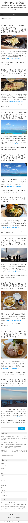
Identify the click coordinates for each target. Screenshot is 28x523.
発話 (17, 191)
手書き (17, 506)
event (2, 470)
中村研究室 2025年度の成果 (7, 455)
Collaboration (4, 465)
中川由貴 (9, 504)
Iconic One (6, 521)
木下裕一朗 (17, 422)
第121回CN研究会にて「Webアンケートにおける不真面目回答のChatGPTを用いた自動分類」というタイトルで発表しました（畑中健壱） (14, 334)
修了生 (16, 504)
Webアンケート (4, 374)
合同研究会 (10, 506)
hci (7, 502)
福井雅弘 (7, 64)
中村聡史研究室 (14, 2)
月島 (24, 104)
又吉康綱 (6, 506)
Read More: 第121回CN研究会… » (15, 271)
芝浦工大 (3, 106)
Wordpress (20, 521)
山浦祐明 (14, 506)
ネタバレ (12, 422)
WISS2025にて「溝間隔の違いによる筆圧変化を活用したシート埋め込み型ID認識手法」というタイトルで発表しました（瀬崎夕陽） (14, 438)
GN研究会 (5, 502)
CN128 (17, 62)
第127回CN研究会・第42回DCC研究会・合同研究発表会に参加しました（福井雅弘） (13, 199)
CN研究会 (21, 62)
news (7, 62)
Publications (3, 485)
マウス (22, 323)
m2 (4, 232)
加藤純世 (6, 149)
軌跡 (2, 325)
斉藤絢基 (21, 506)
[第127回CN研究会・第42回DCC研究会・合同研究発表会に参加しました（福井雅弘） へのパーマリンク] (14, 216)
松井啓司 (7, 508)
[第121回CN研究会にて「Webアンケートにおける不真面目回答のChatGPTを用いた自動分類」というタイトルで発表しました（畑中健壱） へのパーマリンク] (14, 358)
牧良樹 (14, 508)
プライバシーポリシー (5, 492)
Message (3, 480)
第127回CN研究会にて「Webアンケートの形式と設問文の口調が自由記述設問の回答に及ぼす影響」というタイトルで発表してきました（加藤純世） (14, 115)
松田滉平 (11, 508)
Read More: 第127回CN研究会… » (14, 144)
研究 (24, 508)
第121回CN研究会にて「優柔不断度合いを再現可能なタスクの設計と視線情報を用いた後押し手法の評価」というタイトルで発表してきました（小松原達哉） (13, 242)
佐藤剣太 (12, 504)
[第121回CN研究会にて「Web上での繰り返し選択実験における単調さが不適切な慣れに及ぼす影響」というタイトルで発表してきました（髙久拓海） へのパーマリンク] (14, 309)
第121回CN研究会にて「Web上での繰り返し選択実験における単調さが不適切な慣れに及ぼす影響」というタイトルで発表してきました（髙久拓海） (14, 285)
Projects (2, 482)
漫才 (14, 191)
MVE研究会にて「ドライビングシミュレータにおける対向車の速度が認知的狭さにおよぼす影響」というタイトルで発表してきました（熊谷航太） (14, 452)
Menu (14, 14)
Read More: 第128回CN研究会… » (14, 58)
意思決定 (12, 277)
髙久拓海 (6, 325)
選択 (16, 277)
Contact (2, 468)
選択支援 (20, 277)
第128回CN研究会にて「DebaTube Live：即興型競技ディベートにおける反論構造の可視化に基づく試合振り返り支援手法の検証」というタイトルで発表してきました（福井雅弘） (13, 29)
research (11, 62)
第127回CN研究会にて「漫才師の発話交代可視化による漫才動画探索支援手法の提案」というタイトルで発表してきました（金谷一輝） (13, 157)
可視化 (7, 191)
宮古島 (9, 149)
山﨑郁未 (17, 374)
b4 (16, 190)
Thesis (2, 487)
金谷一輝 (20, 191)
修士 (19, 504)
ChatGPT (18, 275)
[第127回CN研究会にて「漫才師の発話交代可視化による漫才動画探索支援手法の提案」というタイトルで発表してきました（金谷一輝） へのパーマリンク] (14, 176)
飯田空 (7, 106)
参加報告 (8, 232)
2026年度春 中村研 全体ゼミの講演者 (9, 442)
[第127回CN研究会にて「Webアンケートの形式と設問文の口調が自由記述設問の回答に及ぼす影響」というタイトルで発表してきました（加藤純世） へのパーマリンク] (14, 133)
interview (3, 475)
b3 (1, 502)
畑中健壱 (14, 149)
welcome (3, 490)
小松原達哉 (7, 277)
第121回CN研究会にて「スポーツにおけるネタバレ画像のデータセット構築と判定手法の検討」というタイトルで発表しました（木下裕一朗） (13, 382)
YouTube (3, 422)
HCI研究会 (12, 502)
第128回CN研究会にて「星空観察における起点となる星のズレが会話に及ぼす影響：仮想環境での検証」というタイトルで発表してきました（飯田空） (13, 72)
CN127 (17, 147)
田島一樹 (17, 508)
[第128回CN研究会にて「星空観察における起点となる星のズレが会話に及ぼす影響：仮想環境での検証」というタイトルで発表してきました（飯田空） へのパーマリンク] (14, 90)
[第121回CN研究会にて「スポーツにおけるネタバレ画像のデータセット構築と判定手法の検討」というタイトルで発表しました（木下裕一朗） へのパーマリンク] (14, 406)
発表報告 (21, 508)
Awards (2, 463)
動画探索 (3, 191)
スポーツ (8, 422)
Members (3, 478)
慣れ (25, 323)
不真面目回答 (12, 374)
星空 (22, 104)
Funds (2, 473)
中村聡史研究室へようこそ (6, 495)
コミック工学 (4, 504)
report (10, 230)
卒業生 (23, 504)
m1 (16, 502)
